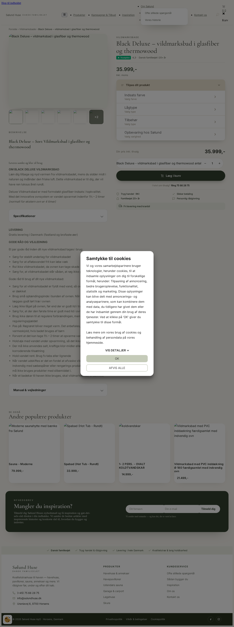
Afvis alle (117, 368)
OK (117, 358)
